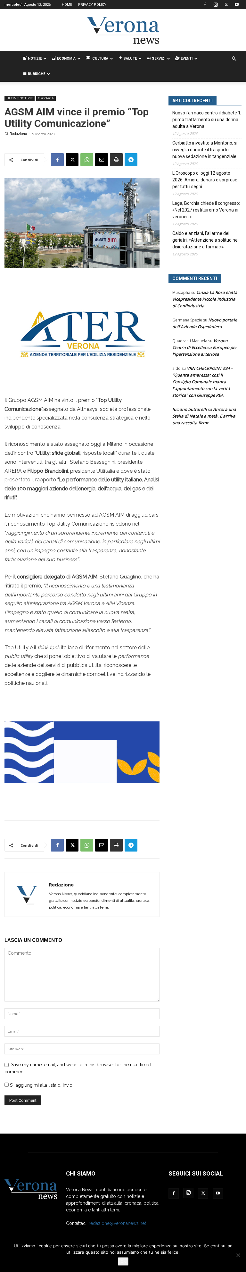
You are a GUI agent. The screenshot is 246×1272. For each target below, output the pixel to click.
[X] (226, 4)
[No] (238, 1255)
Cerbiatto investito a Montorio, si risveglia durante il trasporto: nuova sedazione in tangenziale (204, 149)
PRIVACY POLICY (92, 5)
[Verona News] (123, 30)
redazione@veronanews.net (117, 1223)
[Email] (101, 159)
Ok (123, 1261)
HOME (67, 5)
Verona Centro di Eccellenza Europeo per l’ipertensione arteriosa (204, 347)
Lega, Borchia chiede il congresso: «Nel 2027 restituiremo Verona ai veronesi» (206, 210)
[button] (234, 59)
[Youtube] (237, 4)
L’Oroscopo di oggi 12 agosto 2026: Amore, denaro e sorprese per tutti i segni (204, 179)
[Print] (116, 159)
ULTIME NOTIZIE (19, 98)
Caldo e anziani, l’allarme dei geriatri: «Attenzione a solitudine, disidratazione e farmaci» (205, 240)
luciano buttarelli (189, 409)
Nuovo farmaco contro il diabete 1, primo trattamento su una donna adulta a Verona (207, 119)
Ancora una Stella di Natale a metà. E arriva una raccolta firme (204, 416)
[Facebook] (205, 4)
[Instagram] (215, 4)
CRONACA (46, 98)
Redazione (18, 134)
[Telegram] (131, 159)
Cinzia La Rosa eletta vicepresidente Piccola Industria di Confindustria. (204, 299)
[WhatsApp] (86, 159)
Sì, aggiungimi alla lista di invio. (41, 1085)
